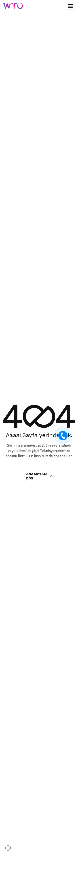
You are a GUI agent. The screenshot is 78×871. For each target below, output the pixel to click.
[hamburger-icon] (70, 6)
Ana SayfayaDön (37, 476)
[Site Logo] (13, 5)
